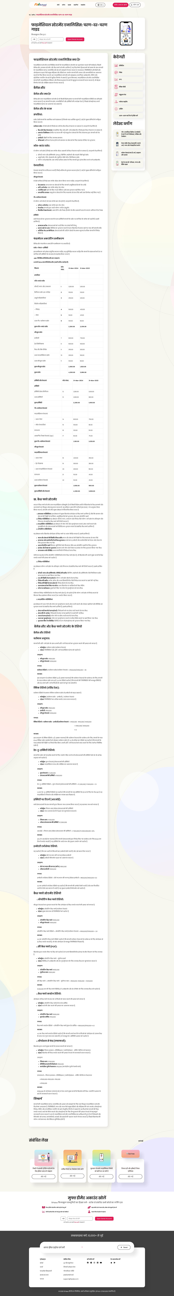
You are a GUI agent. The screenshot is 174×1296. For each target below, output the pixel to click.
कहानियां (76, 5)
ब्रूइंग (69, 5)
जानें (41, 1267)
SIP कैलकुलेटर (68, 1263)
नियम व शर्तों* (44, 43)
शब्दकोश (83, 5)
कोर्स (58, 5)
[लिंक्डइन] (97, 1262)
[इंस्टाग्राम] (94, 1262)
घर (29, 15)
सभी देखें (140, 1141)
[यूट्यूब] (101, 1262)
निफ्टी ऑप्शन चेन (69, 1267)
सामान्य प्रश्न (44, 1275)
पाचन (42, 1279)
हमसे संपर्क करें (68, 1275)
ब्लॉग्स (63, 5)
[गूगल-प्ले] (114, 1262)
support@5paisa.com (70, 1279)
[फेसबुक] (88, 1262)
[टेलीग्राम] (91, 1262)
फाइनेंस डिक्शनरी (46, 1271)
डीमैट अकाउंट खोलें (120, 5)
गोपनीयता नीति (68, 1271)
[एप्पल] (111, 1262)
